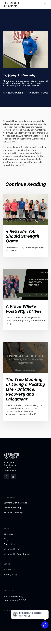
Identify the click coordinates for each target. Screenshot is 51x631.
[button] (44, 4)
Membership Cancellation (17, 554)
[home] (11, 4)
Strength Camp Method (15, 503)
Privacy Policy (10, 574)
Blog (6, 539)
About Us (8, 534)
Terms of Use (10, 569)
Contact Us (9, 544)
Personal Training (12, 508)
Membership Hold (12, 549)
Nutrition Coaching (13, 513)
